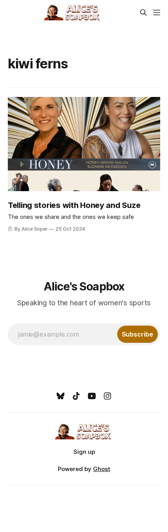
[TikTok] (76, 396)
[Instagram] (107, 396)
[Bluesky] (60, 396)
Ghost (101, 469)
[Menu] (156, 12)
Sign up (84, 451)
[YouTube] (92, 396)
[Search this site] (143, 12)
